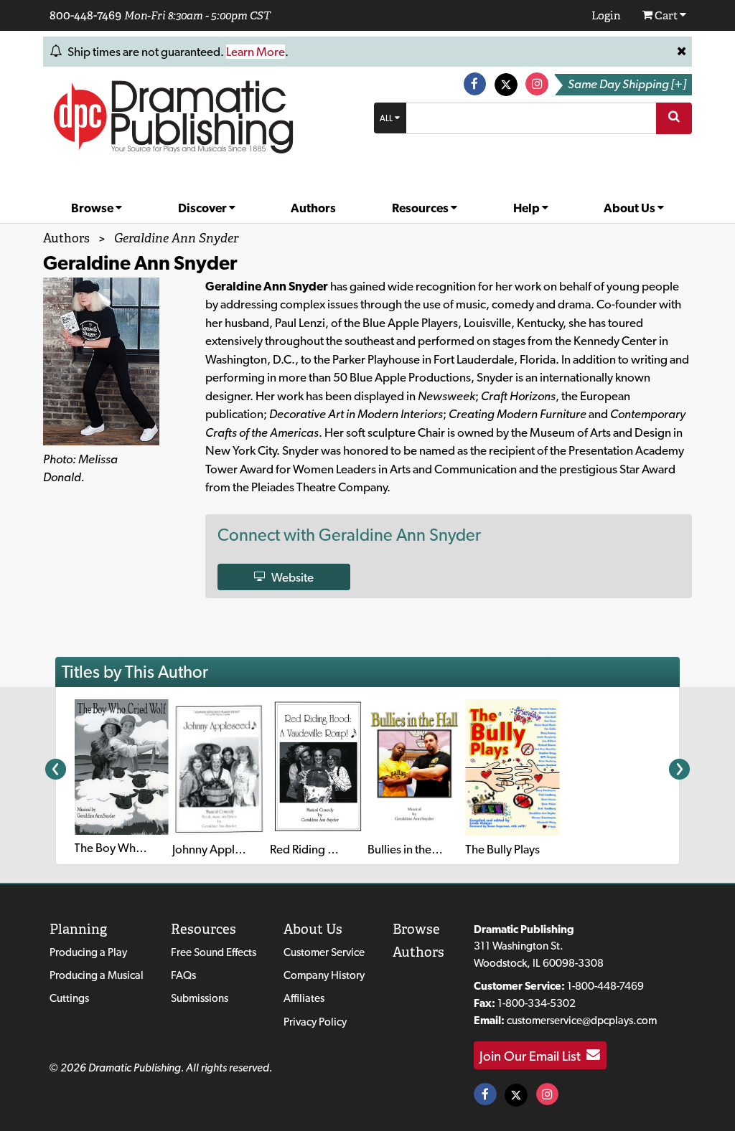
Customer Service (324, 952)
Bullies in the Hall (411, 849)
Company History (324, 975)
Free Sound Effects (213, 952)
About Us (630, 208)
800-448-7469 (85, 15)
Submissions (199, 998)
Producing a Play (88, 952)
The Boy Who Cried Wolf (137, 848)
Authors (313, 208)
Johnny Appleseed (219, 849)
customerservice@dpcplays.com (582, 1020)
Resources (421, 208)
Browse (93, 208)
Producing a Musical (97, 975)
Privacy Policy (315, 1021)
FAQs (183, 975)
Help (527, 208)
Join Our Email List (532, 1055)
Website (289, 576)
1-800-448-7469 (605, 986)
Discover (203, 208)
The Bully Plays (502, 849)
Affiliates (304, 998)
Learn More (255, 51)
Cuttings (69, 998)
